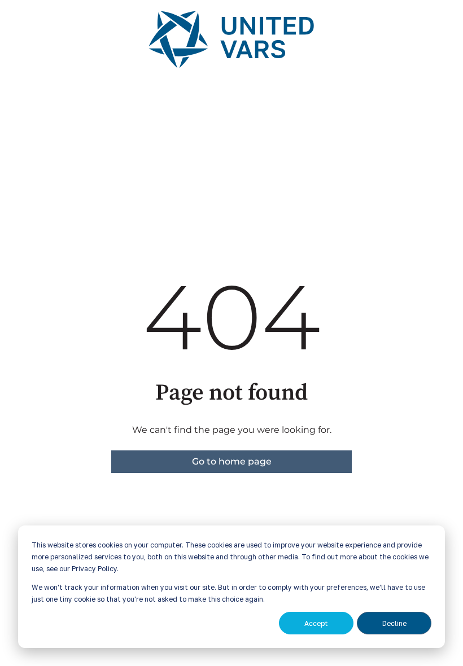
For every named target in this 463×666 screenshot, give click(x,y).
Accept (316, 623)
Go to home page (232, 461)
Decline (394, 623)
